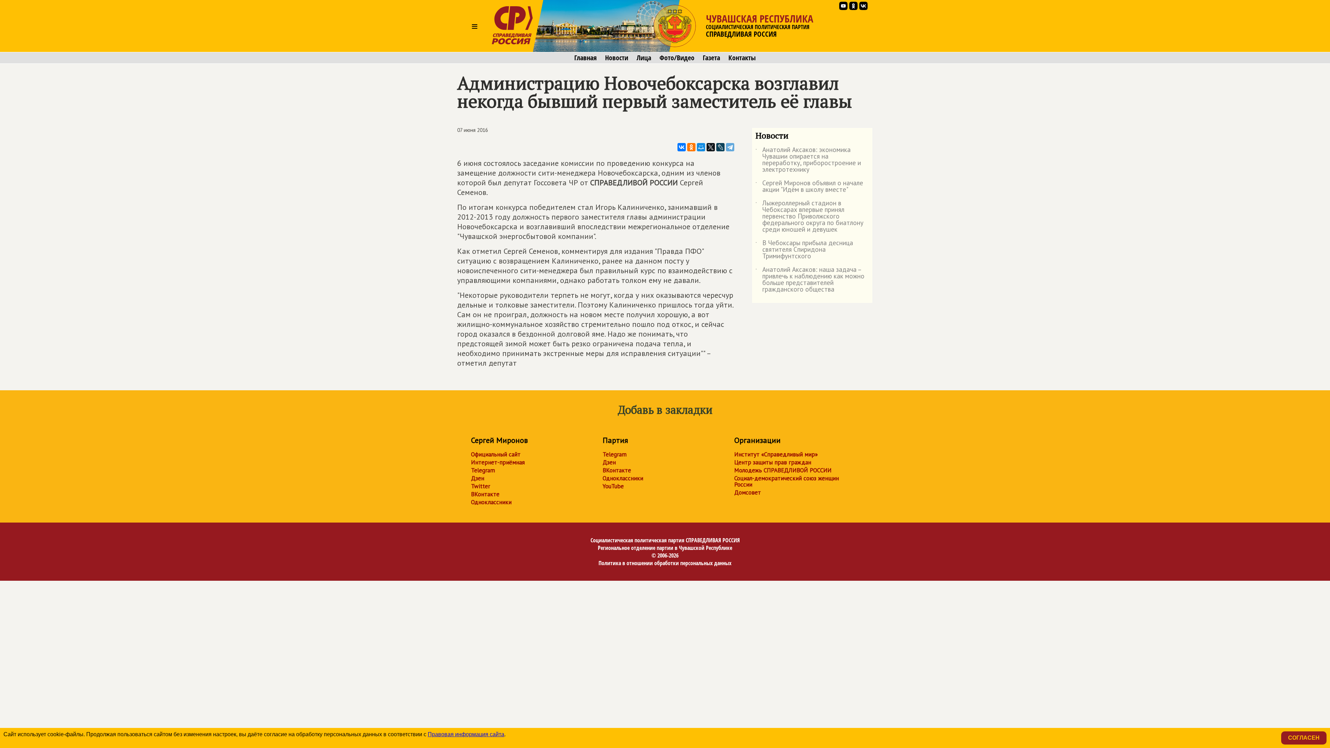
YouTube (613, 486)
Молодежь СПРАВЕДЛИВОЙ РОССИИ (783, 470)
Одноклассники (491, 502)
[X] (711, 147)
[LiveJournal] (720, 147)
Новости (616, 58)
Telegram (483, 470)
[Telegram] (730, 147)
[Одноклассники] (691, 147)
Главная (585, 58)
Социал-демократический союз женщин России (786, 481)
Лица (644, 58)
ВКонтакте (485, 494)
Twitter (480, 486)
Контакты (742, 58)
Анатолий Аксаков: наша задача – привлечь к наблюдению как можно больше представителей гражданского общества (809, 279)
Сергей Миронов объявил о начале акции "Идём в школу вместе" (809, 187)
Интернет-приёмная (498, 462)
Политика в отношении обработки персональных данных (665, 563)
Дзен (477, 478)
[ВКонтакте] (681, 147)
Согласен (1304, 738)
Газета (711, 58)
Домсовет (747, 492)
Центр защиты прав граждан (772, 462)
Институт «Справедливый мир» (776, 454)
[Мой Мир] (701, 147)
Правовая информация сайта (466, 734)
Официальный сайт (496, 454)
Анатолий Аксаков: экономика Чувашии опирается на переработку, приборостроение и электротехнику (808, 159)
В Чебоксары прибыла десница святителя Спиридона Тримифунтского (804, 250)
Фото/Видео (676, 58)
